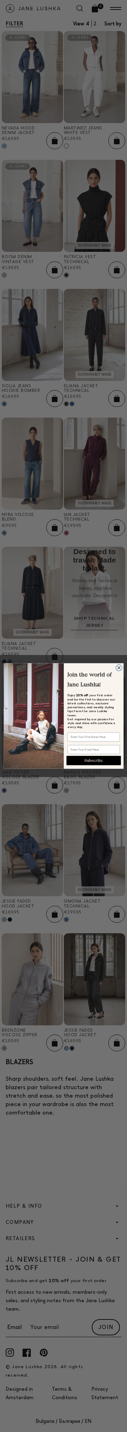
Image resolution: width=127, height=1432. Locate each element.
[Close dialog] (119, 668)
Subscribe (93, 760)
